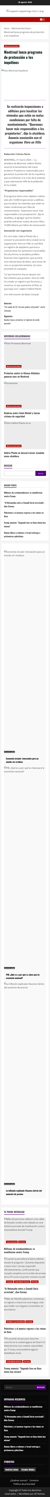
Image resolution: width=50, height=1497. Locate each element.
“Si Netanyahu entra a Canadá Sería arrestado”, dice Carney (21, 1290)
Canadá (9, 1282)
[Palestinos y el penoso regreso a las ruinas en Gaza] (25, 1311)
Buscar (8, 465)
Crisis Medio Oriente (22, 1282)
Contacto (34, 1480)
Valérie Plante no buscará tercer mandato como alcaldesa (24, 454)
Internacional (12, 1242)
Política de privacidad (24, 1484)
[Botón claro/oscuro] (42, 19)
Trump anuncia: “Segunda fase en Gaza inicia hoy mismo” (22, 1370)
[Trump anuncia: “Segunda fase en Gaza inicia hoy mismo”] (25, 1351)
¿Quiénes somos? (19, 1480)
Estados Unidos (28, 1469)
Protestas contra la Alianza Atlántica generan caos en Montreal (22, 374)
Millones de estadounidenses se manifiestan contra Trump (19, 1250)
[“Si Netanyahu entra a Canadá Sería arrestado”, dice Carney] (25, 1271)
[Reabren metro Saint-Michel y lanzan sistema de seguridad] (25, 395)
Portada (22, 1242)
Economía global (9, 752)
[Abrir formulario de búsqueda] (48, 19)
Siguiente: (21, 320)
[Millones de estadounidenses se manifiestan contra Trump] (25, 1231)
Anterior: (24, 307)
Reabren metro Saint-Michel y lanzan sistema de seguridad (22, 414)
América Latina (11, 1469)
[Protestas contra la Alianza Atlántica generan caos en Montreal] (25, 356)
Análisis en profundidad (15, 1322)
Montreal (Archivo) (12, 46)
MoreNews (24, 1493)
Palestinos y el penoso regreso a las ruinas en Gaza (25, 1330)
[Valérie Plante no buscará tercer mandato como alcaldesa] (25, 435)
